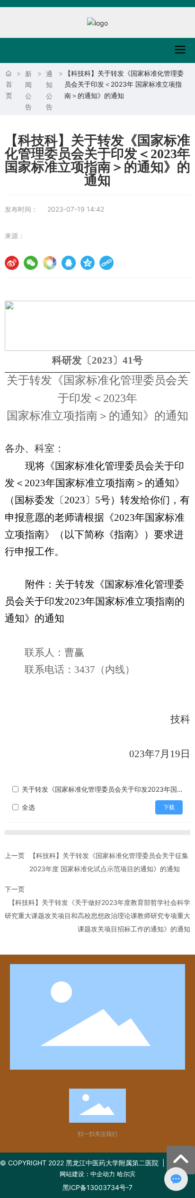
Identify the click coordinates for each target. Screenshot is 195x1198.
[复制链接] (106, 263)
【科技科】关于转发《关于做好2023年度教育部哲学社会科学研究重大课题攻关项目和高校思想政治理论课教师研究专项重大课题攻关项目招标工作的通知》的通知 (97, 915)
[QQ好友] (69, 263)
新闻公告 (28, 90)
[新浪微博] (12, 263)
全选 (28, 807)
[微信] (31, 263)
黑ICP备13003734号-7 (97, 1187)
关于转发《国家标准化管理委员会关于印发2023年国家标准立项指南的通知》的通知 (102, 789)
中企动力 (102, 1174)
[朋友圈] (50, 263)
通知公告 (49, 90)
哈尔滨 (126, 1174)
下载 (169, 807)
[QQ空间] (87, 263)
